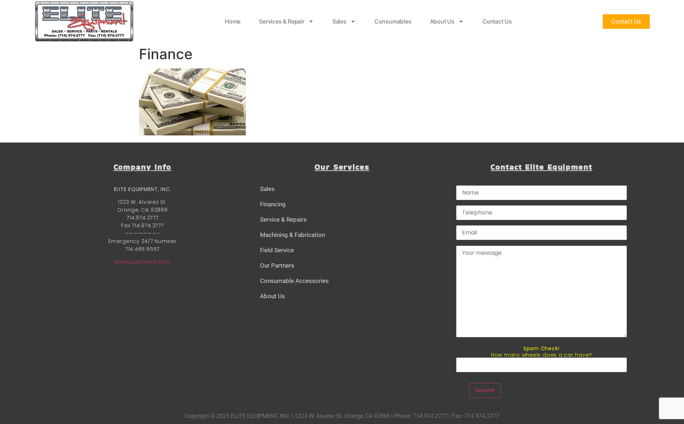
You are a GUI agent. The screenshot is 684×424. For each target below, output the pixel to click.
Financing (273, 204)
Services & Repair (282, 21)
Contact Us (497, 21)
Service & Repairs (283, 219)
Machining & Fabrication (292, 234)
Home (232, 21)
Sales (339, 21)
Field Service (277, 250)
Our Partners (277, 265)
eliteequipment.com (142, 261)
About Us (442, 21)
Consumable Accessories (294, 280)
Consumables (392, 21)
